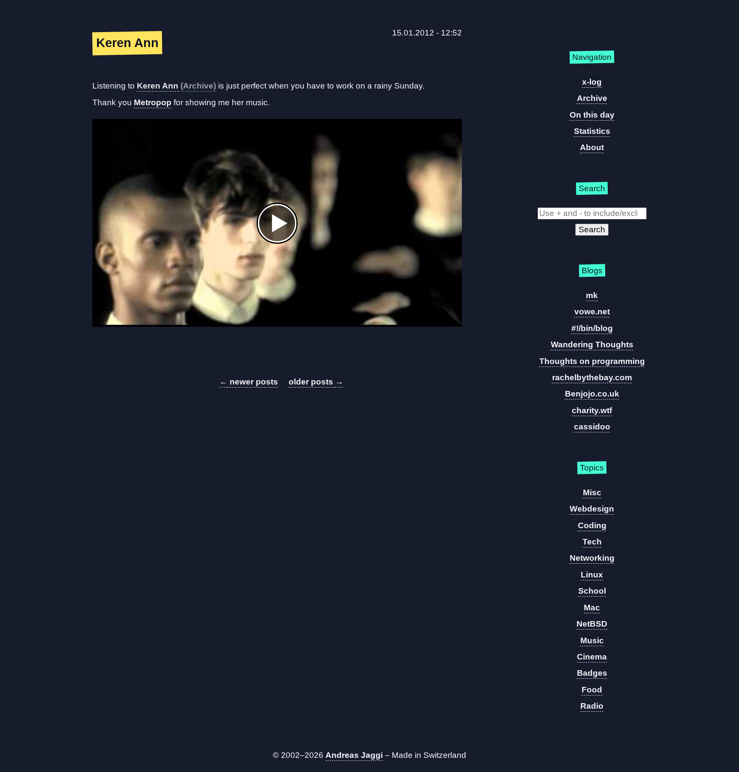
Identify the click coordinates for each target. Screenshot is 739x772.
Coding (592, 525)
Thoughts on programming (592, 361)
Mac (592, 607)
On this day (592, 114)
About (592, 147)
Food (592, 689)
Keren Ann (157, 85)
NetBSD (591, 623)
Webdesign (592, 508)
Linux (592, 574)
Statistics (592, 131)
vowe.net (592, 311)
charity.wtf (592, 410)
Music (592, 640)
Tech (592, 541)
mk (592, 295)
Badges (592, 672)
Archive (592, 98)
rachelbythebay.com (592, 377)
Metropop (152, 102)
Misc (592, 492)
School (592, 590)
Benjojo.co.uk (592, 393)
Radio (591, 705)
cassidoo (592, 426)
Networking (592, 557)
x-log (592, 81)
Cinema (592, 656)
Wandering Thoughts (592, 344)
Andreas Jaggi (354, 755)
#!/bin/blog (592, 328)
